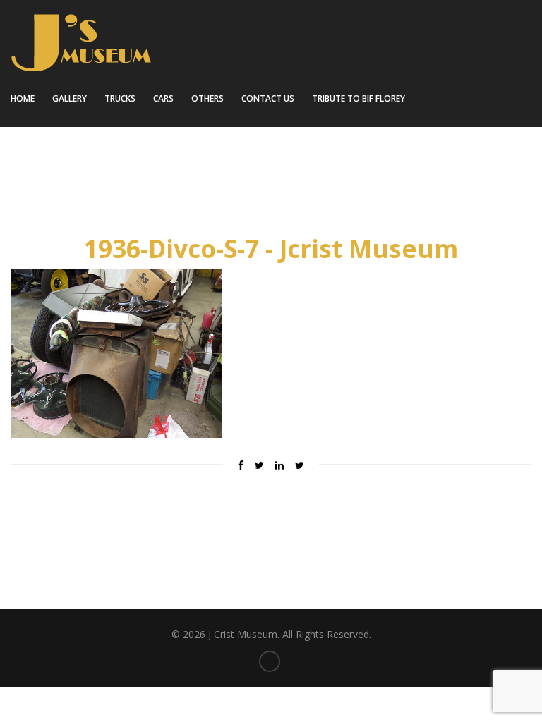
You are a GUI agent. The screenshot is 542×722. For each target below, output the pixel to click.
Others (207, 98)
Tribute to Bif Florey (358, 98)
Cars (163, 98)
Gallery (69, 98)
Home (23, 98)
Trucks (120, 98)
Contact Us (267, 98)
